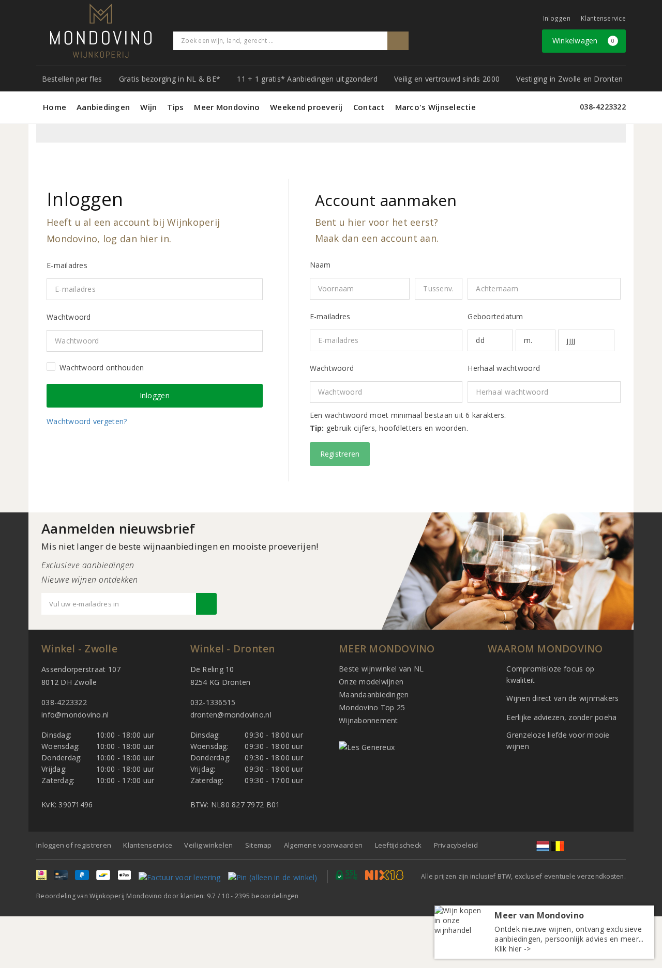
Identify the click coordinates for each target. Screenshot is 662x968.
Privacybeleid (456, 845)
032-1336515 (213, 702)
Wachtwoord (332, 368)
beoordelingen (267, 896)
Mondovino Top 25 (372, 707)
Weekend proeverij (306, 107)
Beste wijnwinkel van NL (381, 669)
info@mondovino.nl (75, 715)
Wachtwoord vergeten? (87, 421)
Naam (320, 265)
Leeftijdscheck (398, 845)
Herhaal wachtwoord (504, 368)
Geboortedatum (495, 316)
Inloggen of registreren (73, 845)
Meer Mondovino (227, 107)
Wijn (148, 107)
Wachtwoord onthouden (101, 367)
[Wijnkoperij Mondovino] (101, 31)
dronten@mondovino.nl (231, 715)
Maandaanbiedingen (374, 694)
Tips (175, 107)
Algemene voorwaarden (323, 845)
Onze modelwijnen (371, 681)
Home (54, 107)
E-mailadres (330, 316)
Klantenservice (603, 18)
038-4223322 (603, 107)
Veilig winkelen (208, 845)
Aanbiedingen (103, 107)
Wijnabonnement (368, 720)
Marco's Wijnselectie (435, 107)
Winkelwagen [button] (583, 40)
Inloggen (556, 18)
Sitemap (258, 845)
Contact (369, 107)
